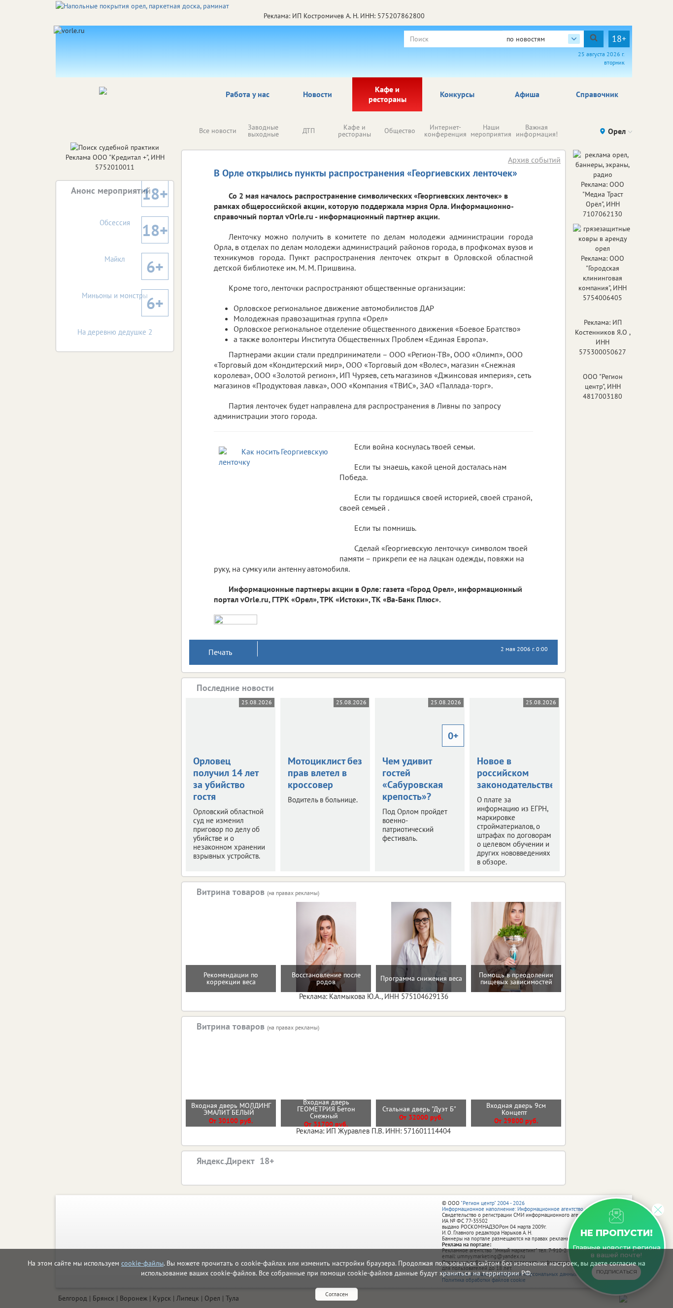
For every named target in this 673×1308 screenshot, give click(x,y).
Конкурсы (457, 94)
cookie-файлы (142, 1263)
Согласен (336, 1294)
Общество (399, 130)
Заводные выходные (263, 130)
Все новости (217, 130)
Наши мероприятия (491, 130)
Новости (317, 94)
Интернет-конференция (445, 130)
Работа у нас (247, 94)
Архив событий (534, 160)
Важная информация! (537, 130)
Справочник (597, 94)
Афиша (527, 94)
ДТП (309, 130)
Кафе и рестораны (387, 94)
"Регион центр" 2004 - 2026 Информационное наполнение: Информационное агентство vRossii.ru (524, 1206)
